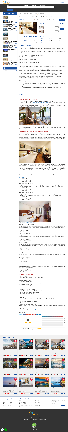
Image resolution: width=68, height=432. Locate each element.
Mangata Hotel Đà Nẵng (12, 24)
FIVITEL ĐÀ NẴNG (42, 385)
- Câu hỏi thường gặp (38, 400)
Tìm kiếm (10, 9)
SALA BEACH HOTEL (26, 366)
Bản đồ (16, 18)
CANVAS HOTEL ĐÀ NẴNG (42, 366)
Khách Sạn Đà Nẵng (23, 133)
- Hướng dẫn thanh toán (7, 405)
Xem (15, 355)
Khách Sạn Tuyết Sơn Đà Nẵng (12, 41)
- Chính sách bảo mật (22, 400)
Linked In (38, 314)
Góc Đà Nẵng (47, 2)
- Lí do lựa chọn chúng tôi (7, 402)
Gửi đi (63, 405)
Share (24, 314)
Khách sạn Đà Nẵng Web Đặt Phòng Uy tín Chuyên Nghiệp (6, 2)
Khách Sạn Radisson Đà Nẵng (12, 20)
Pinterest (33, 314)
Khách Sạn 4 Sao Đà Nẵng (28, 13)
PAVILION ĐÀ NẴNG (58, 385)
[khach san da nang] (2, 429)
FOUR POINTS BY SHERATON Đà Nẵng (12, 45)
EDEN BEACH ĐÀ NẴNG (42, 347)
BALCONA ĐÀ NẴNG (10, 385)
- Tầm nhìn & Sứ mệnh (7, 403)
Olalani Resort (11, 58)
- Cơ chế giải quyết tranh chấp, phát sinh (25, 406)
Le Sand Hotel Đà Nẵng (26, 347)
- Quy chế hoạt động (22, 402)
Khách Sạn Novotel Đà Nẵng (12, 62)
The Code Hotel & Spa (58, 347)
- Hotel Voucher (37, 403)
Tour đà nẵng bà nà (29, 128)
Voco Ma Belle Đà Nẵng (12, 28)
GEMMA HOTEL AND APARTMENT (39, 13)
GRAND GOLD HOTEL (58, 366)
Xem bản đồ (50, 16)
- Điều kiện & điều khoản (23, 403)
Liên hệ (53, 2)
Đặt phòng (24, 2)
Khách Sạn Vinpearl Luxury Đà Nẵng (12, 49)
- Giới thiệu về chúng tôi (7, 400)
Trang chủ (18, 2)
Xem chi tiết (46, 27)
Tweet (21, 314)
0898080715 (61, 2)
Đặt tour (31, 2)
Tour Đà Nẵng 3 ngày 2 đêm (29, 222)
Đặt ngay (62, 29)
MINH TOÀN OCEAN (10, 366)
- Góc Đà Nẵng (37, 405)
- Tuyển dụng (37, 402)
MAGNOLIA (26, 385)
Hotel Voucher (39, 2)
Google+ (29, 314)
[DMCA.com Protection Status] (34, 425)
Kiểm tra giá (62, 19)
